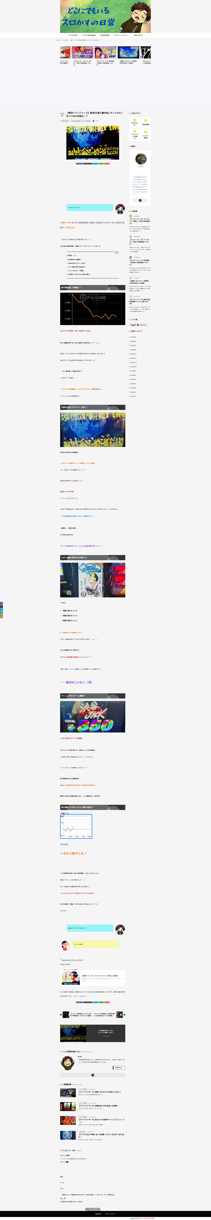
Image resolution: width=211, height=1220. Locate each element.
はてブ (96, 163)
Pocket (107, 163)
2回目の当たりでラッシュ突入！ (76, 264)
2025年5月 (133, 387)
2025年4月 (133, 392)
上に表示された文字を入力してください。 (72, 1201)
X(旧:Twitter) (88, 163)
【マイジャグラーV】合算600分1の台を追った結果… (98, 1106)
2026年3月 (133, 345)
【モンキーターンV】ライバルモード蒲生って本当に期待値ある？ (128, 63)
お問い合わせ (138, 35)
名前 (61, 1176)
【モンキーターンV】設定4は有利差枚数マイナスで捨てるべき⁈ (139, 302)
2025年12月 (133, 358)
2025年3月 (133, 396)
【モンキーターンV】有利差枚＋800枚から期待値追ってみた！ (139, 262)
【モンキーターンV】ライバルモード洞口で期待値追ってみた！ (139, 242)
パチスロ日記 (72, 35)
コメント (63, 1162)
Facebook (80, 163)
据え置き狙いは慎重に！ (74, 260)
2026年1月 (133, 354)
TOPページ (59, 40)
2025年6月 (133, 383)
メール (62, 1182)
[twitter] (92, 1075)
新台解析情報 (104, 35)
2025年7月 (133, 379)
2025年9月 (133, 371)
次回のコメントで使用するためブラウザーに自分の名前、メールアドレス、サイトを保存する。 (88, 1194)
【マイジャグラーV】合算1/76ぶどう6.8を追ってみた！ (99, 1092)
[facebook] (1, 603)
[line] (1, 613)
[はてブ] (1, 610)
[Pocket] (1, 616)
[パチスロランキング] (142, 325)
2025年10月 (133, 366)
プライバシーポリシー (121, 35)
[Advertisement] (105, 89)
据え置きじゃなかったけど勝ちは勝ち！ (78, 275)
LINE (102, 163)
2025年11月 (133, 362)
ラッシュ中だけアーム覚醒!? (75, 271)
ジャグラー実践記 (82, 1089)
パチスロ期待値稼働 (88, 35)
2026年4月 (133, 341)
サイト (62, 1188)
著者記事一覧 (118, 1067)
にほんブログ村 (65, 964)
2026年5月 (133, 337)
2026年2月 (133, 349)
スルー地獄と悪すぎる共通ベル (76, 267)
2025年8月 (133, 375)
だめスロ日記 (65, 40)
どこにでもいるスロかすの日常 (146, 1218)
